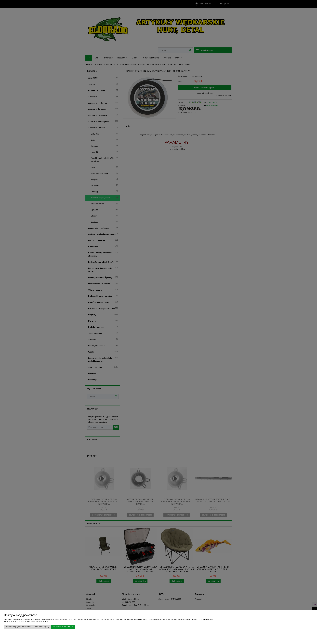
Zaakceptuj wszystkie (63, 627)
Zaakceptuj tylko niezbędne (18, 627)
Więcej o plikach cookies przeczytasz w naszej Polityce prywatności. (27, 621)
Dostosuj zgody (42, 627)
